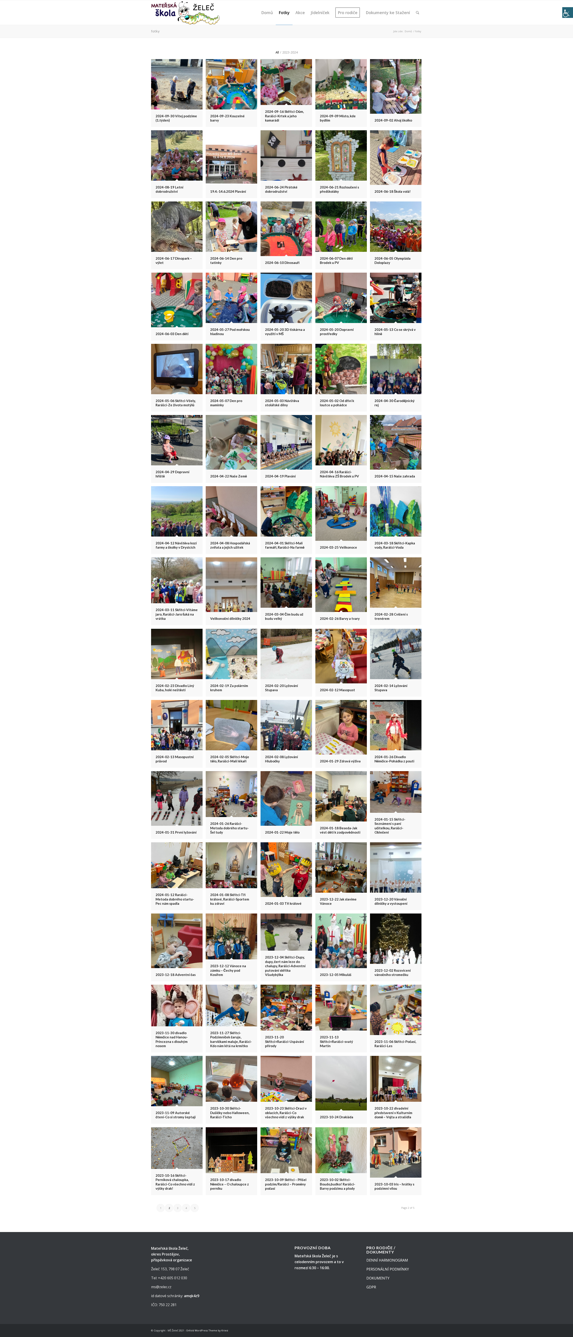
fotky (155, 31)
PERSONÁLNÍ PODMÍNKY (387, 1269)
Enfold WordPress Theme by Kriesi (207, 1330)
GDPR (371, 1287)
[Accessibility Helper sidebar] (567, 12)
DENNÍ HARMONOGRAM (387, 1260)
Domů (408, 31)
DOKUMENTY (377, 1278)
